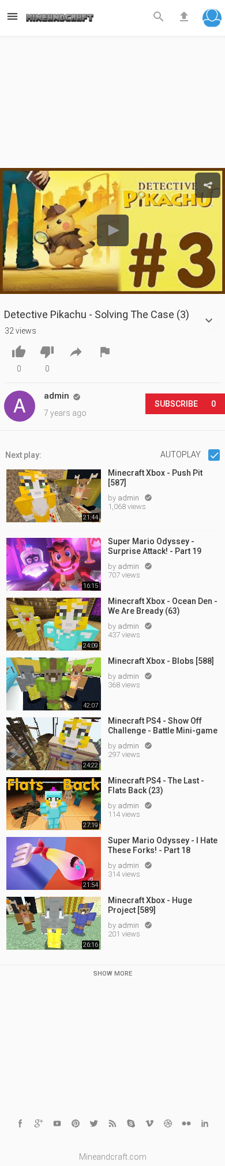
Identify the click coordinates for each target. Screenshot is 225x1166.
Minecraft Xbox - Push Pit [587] (155, 477)
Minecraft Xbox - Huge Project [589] (150, 905)
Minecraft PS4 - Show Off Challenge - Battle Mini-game (162, 725)
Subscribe (185, 403)
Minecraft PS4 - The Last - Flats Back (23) (156, 785)
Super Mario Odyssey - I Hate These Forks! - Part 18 (162, 845)
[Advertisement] (112, 105)
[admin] (19, 406)
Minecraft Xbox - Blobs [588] (161, 661)
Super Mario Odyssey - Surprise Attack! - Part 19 (154, 546)
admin (129, 498)
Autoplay (181, 454)
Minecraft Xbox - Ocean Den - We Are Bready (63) (162, 606)
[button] (212, 19)
